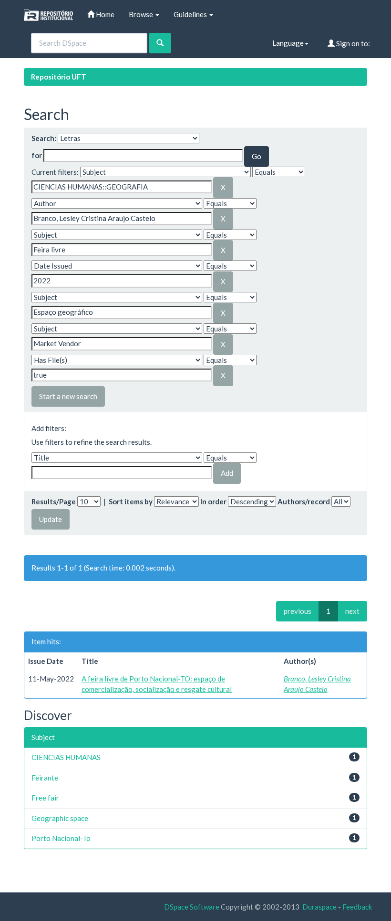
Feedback (357, 906)
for (36, 155)
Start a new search (68, 396)
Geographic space (59, 818)
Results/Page (53, 501)
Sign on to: (352, 43)
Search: (43, 138)
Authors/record (304, 501)
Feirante (44, 777)
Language (288, 43)
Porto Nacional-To (61, 838)
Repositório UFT (58, 76)
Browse (141, 14)
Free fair (45, 797)
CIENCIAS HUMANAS (66, 757)
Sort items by (131, 501)
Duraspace (319, 906)
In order (213, 501)
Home (104, 14)
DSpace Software (191, 906)
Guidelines (191, 14)
